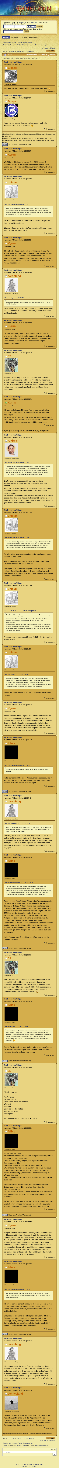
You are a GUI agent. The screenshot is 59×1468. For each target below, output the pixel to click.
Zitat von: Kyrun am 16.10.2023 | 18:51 (17, 537)
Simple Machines (38, 1464)
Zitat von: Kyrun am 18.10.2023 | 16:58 (17, 1289)
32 (18, 51)
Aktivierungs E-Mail (9, 24)
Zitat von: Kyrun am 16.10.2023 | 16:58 (17, 298)
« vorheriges (44, 48)
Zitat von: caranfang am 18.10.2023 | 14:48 (19, 882)
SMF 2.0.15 (19, 1464)
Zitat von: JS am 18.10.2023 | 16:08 (16, 1026)
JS (9, 356)
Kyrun (12, 154)
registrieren (33, 22)
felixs (11, 743)
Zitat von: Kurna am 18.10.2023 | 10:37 (17, 462)
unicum (13, 182)
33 (20, 51)
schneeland (15, 1393)
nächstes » (52, 48)
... (9, 51)
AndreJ (12, 440)
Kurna (12, 402)
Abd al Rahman (22, 45)
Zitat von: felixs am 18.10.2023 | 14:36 (17, 823)
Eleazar (12, 67)
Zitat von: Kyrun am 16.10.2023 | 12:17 (17, 204)
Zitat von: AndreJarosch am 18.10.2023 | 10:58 (20, 611)
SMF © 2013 (28, 1464)
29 (11, 51)
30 (13, 51)
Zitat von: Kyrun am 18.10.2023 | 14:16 (17, 765)
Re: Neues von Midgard (13, 62)
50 (24, 51)
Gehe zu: (53, 1449)
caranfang (14, 276)
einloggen (22, 22)
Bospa (12, 101)
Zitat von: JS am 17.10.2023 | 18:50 (16, 674)
